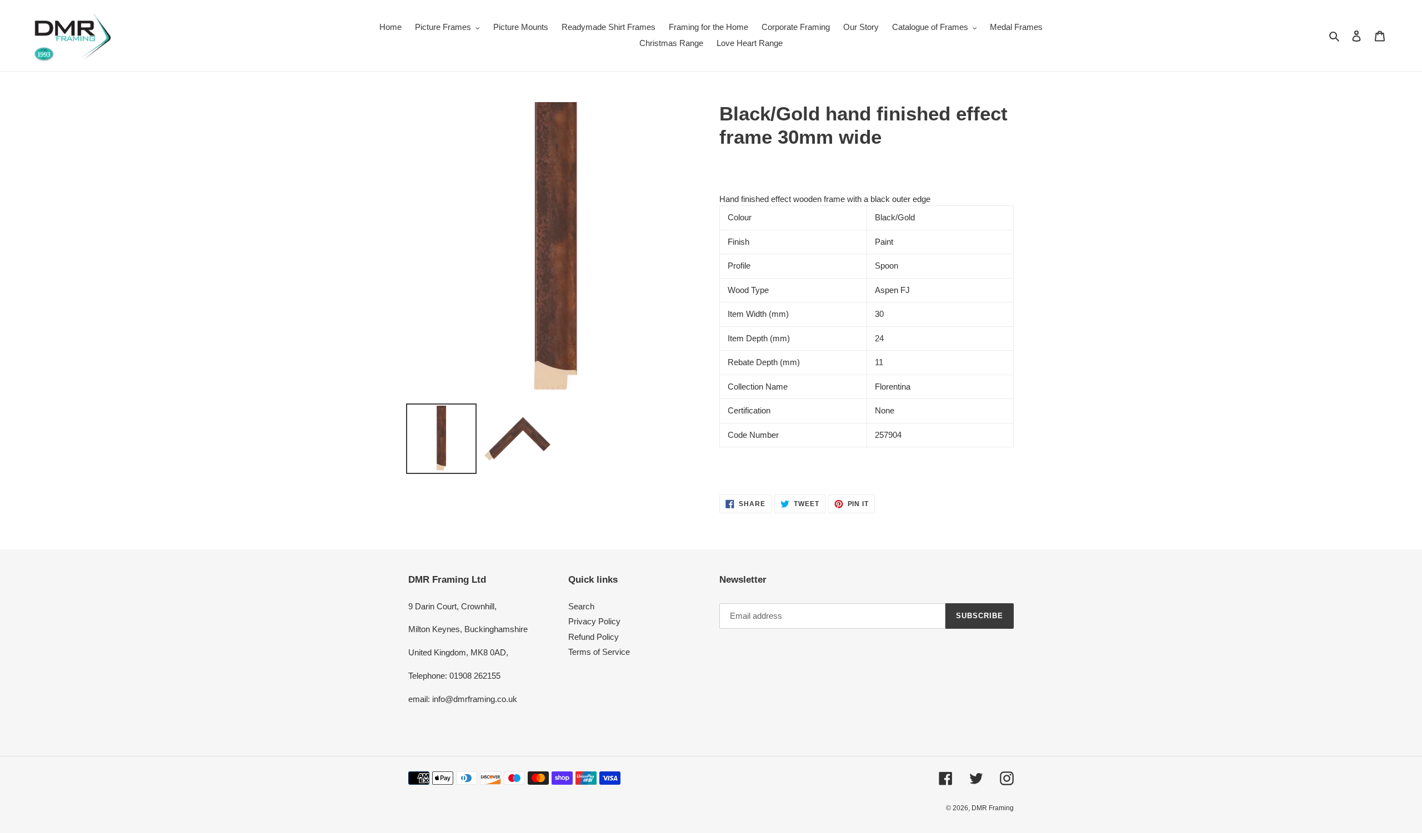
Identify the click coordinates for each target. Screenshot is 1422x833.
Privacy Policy (594, 621)
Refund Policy (593, 637)
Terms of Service (599, 652)
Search (581, 606)
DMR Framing (993, 808)
